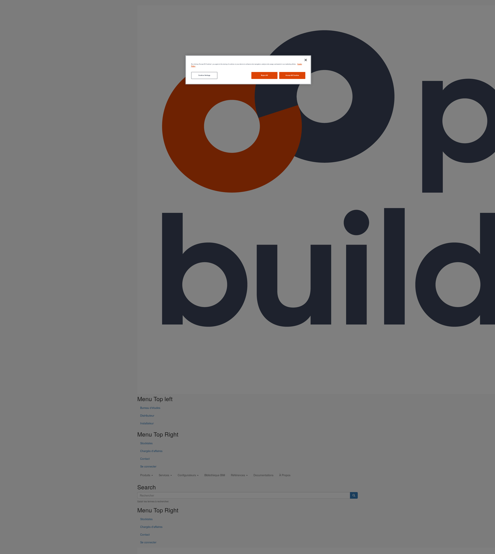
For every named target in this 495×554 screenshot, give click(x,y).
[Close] (305, 60)
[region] (248, 69)
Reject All (264, 75)
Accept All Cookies (292, 75)
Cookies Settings (204, 75)
